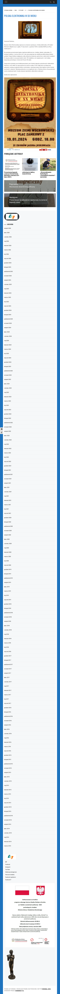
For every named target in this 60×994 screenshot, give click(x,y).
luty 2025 (6, 301)
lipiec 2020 (7, 539)
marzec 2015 (7, 794)
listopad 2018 (7, 608)
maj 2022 (6, 444)
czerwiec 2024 (8, 336)
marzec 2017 (7, 694)
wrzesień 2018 (8, 617)
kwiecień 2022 (7, 448)
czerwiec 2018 (8, 630)
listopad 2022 (7, 418)
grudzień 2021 (7, 466)
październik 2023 (8, 371)
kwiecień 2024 (7, 345)
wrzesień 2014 (8, 820)
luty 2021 (6, 509)
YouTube (7, 869)
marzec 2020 (7, 556)
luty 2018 (6, 647)
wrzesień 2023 (8, 375)
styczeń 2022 (7, 461)
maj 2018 (6, 634)
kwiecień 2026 (7, 245)
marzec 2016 (7, 746)
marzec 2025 (7, 297)
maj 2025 (6, 288)
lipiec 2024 (7, 332)
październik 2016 (8, 716)
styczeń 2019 (7, 599)
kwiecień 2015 (7, 789)
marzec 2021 (7, 504)
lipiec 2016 (7, 729)
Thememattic (19, 990)
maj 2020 (6, 548)
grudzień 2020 (7, 517)
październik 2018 (8, 612)
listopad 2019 (7, 574)
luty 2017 (6, 699)
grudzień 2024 (7, 310)
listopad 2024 (7, 314)
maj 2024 (6, 340)
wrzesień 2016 (8, 720)
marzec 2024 (7, 349)
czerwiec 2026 (8, 237)
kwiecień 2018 (7, 638)
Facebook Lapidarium (10, 877)
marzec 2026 (7, 250)
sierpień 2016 (7, 725)
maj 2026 (6, 241)
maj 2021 (6, 496)
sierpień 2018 (7, 621)
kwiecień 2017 (7, 690)
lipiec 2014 (7, 828)
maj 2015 (6, 785)
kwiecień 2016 (7, 742)
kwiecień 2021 (7, 500)
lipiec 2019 (7, 586)
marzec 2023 (7, 401)
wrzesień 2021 (8, 478)
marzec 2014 (7, 846)
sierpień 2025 (7, 280)
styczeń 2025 (7, 306)
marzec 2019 (7, 591)
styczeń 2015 (7, 802)
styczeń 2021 (7, 513)
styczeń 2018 (7, 651)
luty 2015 (6, 798)
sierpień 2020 (7, 535)
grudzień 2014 (7, 807)
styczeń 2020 (7, 565)
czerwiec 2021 (8, 491)
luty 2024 (6, 353)
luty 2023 (6, 405)
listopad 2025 (7, 267)
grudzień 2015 (7, 755)
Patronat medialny (9, 874)
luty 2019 (6, 595)
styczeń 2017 (7, 703)
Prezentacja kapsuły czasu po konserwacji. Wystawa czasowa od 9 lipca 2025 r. (11, 174)
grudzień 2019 (7, 569)
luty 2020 (6, 561)
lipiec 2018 (7, 625)
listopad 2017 (7, 660)
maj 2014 (6, 837)
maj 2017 (6, 686)
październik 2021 (8, 474)
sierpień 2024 (7, 327)
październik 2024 (8, 319)
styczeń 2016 (7, 751)
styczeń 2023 (7, 409)
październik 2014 (8, 815)
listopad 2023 (7, 366)
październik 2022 (8, 422)
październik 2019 (8, 578)
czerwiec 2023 (8, 388)
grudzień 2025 (7, 263)
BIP (6, 862)
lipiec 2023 (7, 383)
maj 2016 (6, 738)
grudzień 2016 (7, 707)
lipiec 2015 (7, 776)
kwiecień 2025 (7, 293)
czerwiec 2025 (8, 284)
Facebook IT (8, 879)
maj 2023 (6, 392)
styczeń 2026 (7, 258)
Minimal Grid (46, 989)
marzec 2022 (7, 453)
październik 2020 (8, 526)
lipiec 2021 (7, 487)
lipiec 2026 (7, 232)
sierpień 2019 (7, 582)
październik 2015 (8, 764)
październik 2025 (8, 271)
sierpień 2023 (7, 379)
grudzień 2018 (7, 604)
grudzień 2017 (7, 656)
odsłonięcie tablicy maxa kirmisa (28, 173)
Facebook (7, 864)
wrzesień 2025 (8, 275)
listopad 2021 (7, 470)
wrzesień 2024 (8, 323)
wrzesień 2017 (8, 669)
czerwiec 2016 (8, 733)
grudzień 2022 (7, 414)
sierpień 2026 (7, 228)
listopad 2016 (7, 712)
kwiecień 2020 (7, 552)
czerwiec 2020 (8, 543)
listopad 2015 (7, 759)
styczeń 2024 (7, 358)
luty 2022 (6, 457)
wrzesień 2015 (8, 768)
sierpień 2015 (7, 772)
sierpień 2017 (7, 673)
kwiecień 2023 (7, 396)
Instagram (7, 867)
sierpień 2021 (7, 483)
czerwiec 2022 (8, 440)
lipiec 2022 (7, 435)
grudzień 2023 (7, 362)
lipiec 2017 (7, 677)
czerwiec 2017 (8, 681)
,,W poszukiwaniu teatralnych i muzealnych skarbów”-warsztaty (48, 174)
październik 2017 (8, 664)
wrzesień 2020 (8, 530)
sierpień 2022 (7, 431)
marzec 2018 (7, 643)
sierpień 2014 (7, 824)
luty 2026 (6, 254)
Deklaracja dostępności (11, 872)
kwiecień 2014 (7, 841)
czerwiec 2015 (8, 781)
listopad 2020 (7, 522)
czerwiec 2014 (8, 833)
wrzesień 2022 (8, 427)
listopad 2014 (7, 811)
